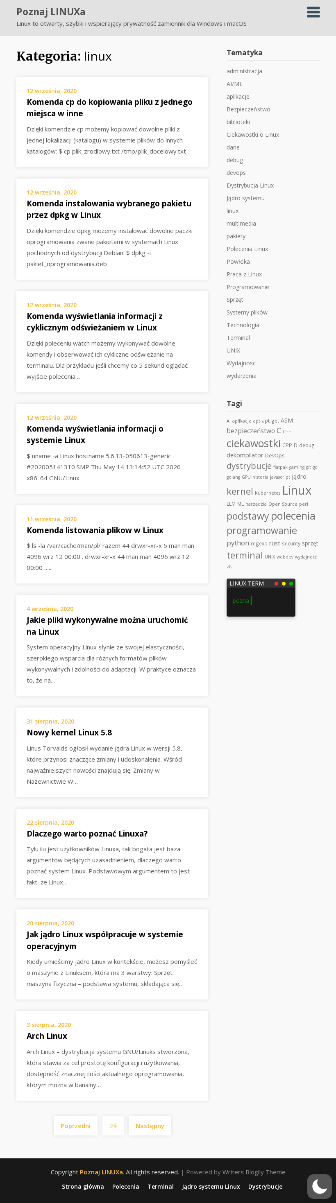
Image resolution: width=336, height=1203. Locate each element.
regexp (259, 543)
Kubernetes (267, 493)
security (291, 543)
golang (233, 477)
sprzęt (310, 543)
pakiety (236, 236)
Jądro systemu (246, 198)
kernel (240, 491)
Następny (150, 1126)
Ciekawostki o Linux (253, 134)
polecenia (293, 515)
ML (240, 503)
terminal (245, 555)
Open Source (282, 504)
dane (233, 147)
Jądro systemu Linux (211, 1186)
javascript (280, 477)
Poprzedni (76, 1126)
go (315, 467)
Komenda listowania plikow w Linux (95, 530)
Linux (296, 490)
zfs (229, 567)
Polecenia (125, 1186)
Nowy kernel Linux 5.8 (69, 732)
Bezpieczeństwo (248, 109)
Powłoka (238, 261)
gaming (296, 467)
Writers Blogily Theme (254, 1172)
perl (303, 504)
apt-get (270, 420)
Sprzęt (235, 299)
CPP (287, 445)
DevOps (275, 455)
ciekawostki (254, 443)
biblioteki (238, 122)
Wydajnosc (241, 363)
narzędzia (256, 504)
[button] (319, 1186)
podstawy (248, 515)
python (238, 542)
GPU (246, 477)
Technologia (243, 325)
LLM (231, 503)
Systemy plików (247, 312)
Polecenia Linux (247, 249)
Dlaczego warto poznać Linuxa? (87, 833)
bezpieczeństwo (251, 430)
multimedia (241, 223)
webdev (285, 557)
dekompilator (245, 455)
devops (236, 172)
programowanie (262, 530)
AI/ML (235, 84)
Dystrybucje (265, 1186)
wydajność (306, 557)
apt (256, 421)
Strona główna (83, 1186)
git (308, 467)
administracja (244, 71)
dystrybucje (249, 465)
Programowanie (248, 287)
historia (260, 477)
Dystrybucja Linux (250, 185)
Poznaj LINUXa (51, 11)
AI (229, 421)
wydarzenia (242, 376)
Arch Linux (47, 1036)
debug (235, 160)
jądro (299, 476)
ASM (287, 420)
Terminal (238, 337)
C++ (287, 431)
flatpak (280, 467)
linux (232, 211)
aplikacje (238, 96)
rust (274, 543)
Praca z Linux (244, 274)
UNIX (233, 350)
